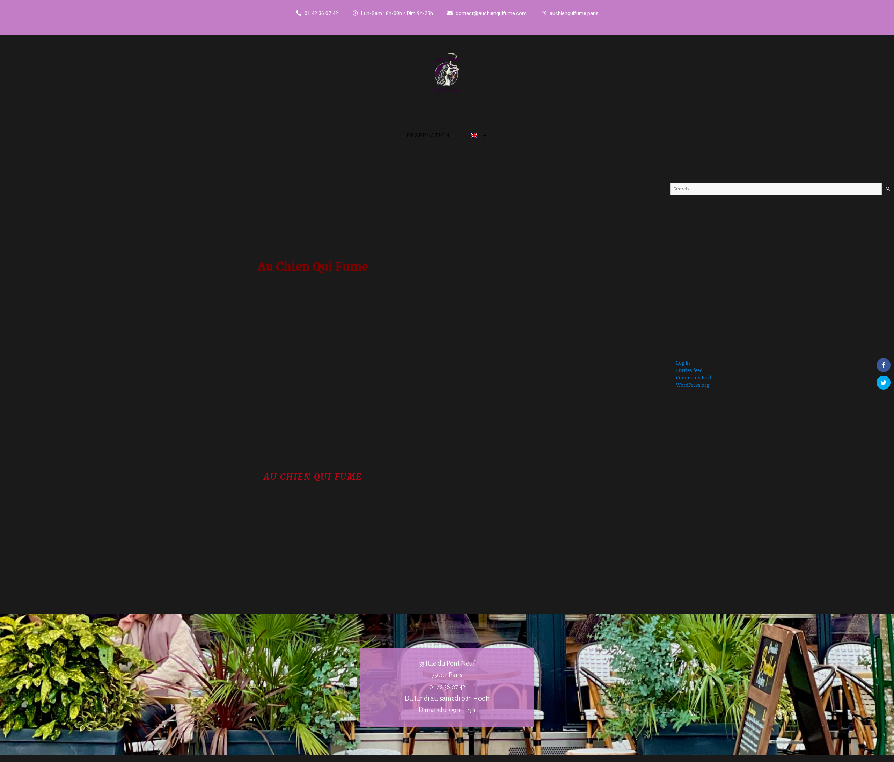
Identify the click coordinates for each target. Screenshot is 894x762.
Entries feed (689, 370)
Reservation (428, 135)
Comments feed (693, 378)
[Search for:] (776, 189)
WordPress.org (692, 385)
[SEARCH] (888, 189)
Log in (683, 363)
